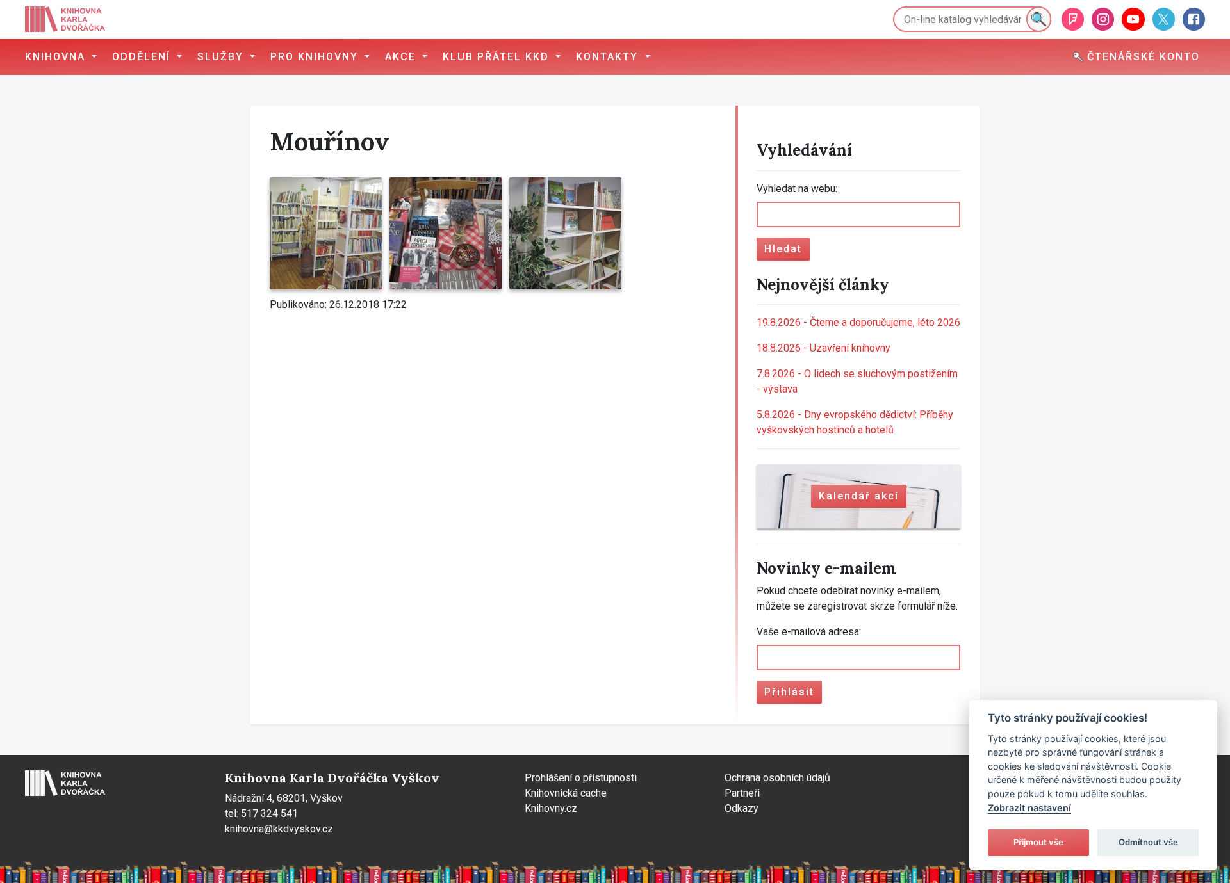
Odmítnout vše (1148, 842)
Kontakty (609, 57)
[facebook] (1194, 19)
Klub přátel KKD (498, 57)
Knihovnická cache (566, 793)
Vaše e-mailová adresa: (809, 632)
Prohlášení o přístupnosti (581, 778)
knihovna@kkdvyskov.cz (279, 829)
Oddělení (143, 57)
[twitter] (1163, 19)
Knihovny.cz (551, 808)
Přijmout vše (1038, 842)
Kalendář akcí (859, 496)
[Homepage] (65, 19)
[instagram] (1103, 19)
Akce (402, 57)
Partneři (742, 793)
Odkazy (741, 808)
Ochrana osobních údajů (777, 778)
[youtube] (1133, 19)
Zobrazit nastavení (1029, 807)
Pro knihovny (316, 57)
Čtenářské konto (1141, 57)
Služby (222, 57)
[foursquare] (1073, 19)
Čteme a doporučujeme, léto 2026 (858, 322)
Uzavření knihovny (823, 348)
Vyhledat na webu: (797, 188)
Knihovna (57, 57)
